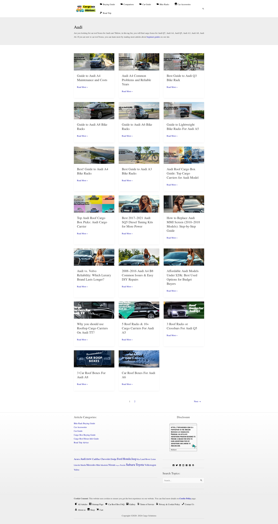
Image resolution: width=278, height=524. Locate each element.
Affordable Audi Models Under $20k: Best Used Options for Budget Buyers (183, 277)
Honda (127, 459)
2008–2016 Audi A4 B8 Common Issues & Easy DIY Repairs (137, 275)
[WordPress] (193, 465)
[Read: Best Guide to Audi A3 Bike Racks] (139, 154)
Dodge (113, 459)
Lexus (153, 459)
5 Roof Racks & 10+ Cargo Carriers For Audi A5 (138, 328)
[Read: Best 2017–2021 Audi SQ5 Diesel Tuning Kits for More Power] (139, 203)
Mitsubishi (104, 465)
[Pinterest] (190, 465)
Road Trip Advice (81, 442)
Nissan (111, 464)
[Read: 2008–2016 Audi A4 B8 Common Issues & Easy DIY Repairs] (139, 256)
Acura (77, 459)
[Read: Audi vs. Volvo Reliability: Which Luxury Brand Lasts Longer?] (94, 256)
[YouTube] (183, 465)
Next (197, 401)
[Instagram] (187, 465)
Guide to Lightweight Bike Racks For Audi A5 (183, 126)
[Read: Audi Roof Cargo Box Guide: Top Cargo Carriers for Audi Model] (184, 154)
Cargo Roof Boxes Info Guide (86, 438)
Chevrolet (105, 459)
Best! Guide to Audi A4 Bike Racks (92, 171)
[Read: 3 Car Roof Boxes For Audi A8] (94, 358)
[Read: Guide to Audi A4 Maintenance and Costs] (94, 61)
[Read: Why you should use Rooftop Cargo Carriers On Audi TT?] (94, 309)
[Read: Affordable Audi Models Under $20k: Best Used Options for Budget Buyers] (184, 256)
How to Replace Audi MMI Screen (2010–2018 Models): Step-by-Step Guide (183, 224)
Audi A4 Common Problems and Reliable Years (136, 79)
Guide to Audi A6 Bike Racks (137, 126)
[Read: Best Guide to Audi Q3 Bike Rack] (184, 61)
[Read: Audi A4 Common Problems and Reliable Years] (139, 61)
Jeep (134, 459)
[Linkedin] (180, 465)
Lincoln (77, 465)
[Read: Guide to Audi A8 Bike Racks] (94, 110)
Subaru (130, 464)
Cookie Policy (185, 498)
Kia (138, 459)
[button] (203, 9)
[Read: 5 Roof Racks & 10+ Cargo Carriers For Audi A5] (139, 309)
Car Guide (78, 431)
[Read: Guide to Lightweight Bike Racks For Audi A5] (184, 110)
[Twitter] (177, 465)
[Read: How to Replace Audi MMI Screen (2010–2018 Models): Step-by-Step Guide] (184, 203)
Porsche (122, 465)
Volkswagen (150, 464)
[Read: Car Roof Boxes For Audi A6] (139, 358)
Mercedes (91, 464)
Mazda (83, 465)
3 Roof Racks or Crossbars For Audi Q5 (182, 326)
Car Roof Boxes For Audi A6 (138, 375)
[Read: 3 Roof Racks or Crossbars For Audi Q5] (184, 309)
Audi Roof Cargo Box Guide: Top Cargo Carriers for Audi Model (183, 173)
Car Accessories (80, 427)
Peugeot (117, 465)
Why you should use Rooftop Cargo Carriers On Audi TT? (92, 328)
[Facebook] (174, 465)
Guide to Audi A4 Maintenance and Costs (92, 77)
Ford (119, 459)
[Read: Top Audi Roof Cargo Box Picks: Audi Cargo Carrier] (94, 203)
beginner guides (153, 36)
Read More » (82, 87)
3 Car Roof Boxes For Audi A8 (91, 375)
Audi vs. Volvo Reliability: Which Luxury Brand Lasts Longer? (94, 275)
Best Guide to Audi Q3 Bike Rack (182, 77)
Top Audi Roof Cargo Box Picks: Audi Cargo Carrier (92, 222)
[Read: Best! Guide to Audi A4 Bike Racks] (94, 154)
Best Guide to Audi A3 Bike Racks (137, 171)
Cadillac (96, 459)
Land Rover (145, 459)
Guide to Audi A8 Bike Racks (92, 126)
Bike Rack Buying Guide (84, 423)
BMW (89, 459)
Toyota (140, 464)
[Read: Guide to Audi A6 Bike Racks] (139, 110)
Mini (98, 464)
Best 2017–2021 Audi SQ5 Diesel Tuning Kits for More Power (137, 222)
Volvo (76, 469)
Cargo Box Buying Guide (84, 434)
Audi (83, 459)
